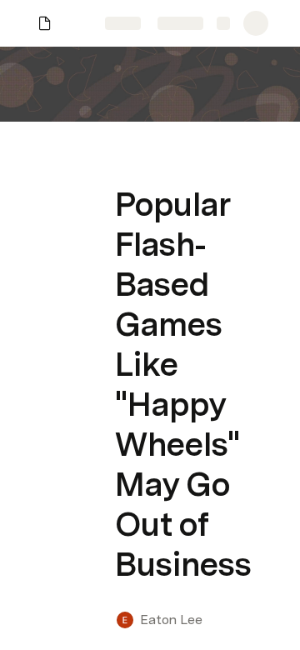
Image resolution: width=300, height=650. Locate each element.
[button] (125, 167)
